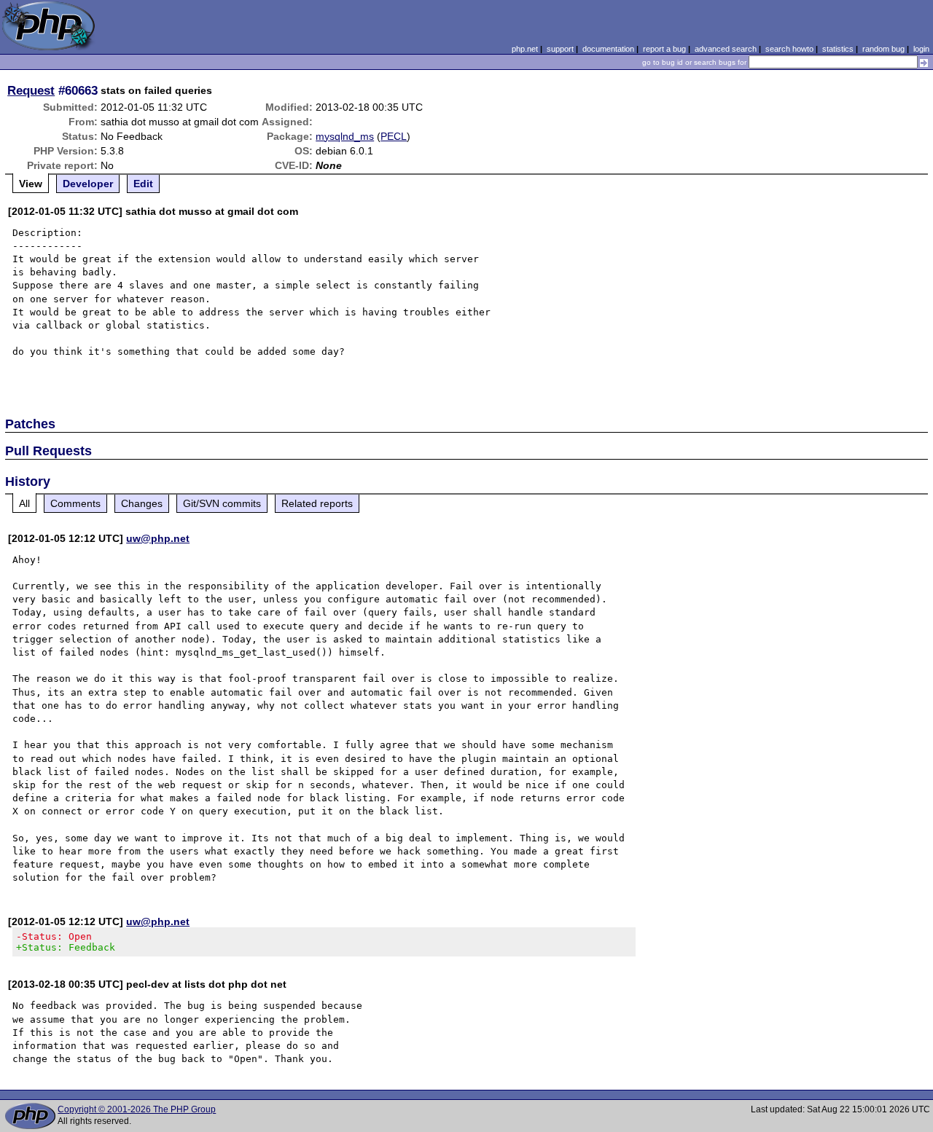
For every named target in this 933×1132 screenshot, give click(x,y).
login (921, 48)
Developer (88, 183)
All (24, 503)
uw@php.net (158, 538)
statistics (838, 48)
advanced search (726, 48)
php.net (525, 48)
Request (31, 90)
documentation (608, 48)
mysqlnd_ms (345, 136)
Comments (75, 503)
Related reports (317, 503)
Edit (143, 183)
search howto (789, 48)
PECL (393, 136)
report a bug (664, 48)
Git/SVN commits (222, 503)
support (560, 48)
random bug (883, 48)
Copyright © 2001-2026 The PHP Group (137, 1109)
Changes (142, 503)
